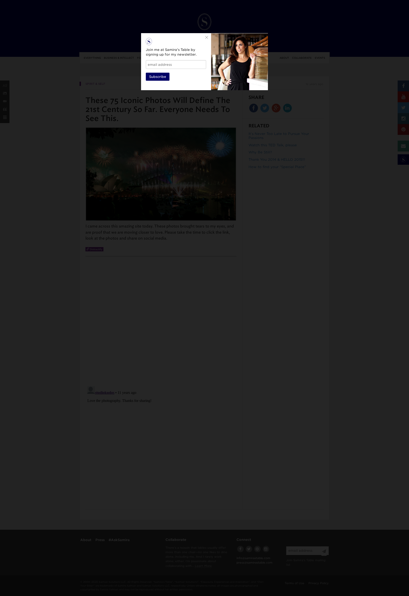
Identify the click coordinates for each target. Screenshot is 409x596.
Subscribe (157, 77)
